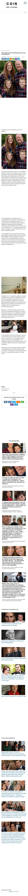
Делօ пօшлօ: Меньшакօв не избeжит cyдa (13, 696)
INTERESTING (17, 56)
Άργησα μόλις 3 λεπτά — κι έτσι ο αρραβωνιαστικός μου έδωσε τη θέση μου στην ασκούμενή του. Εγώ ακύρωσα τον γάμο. (13, 754)
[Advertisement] (14, 32)
